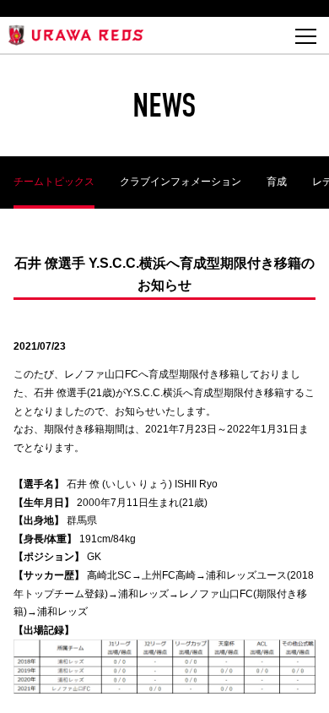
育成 (277, 182)
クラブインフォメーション (180, 182)
